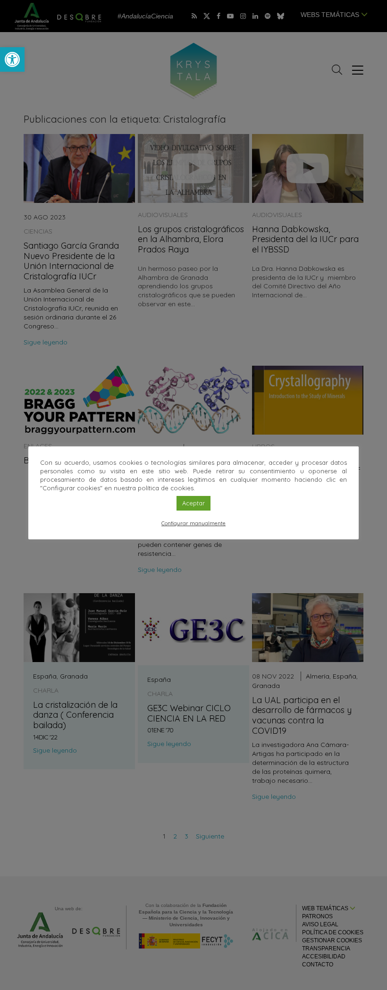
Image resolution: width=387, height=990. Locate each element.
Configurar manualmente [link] (193, 523)
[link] (12, 59)
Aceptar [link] (193, 503)
